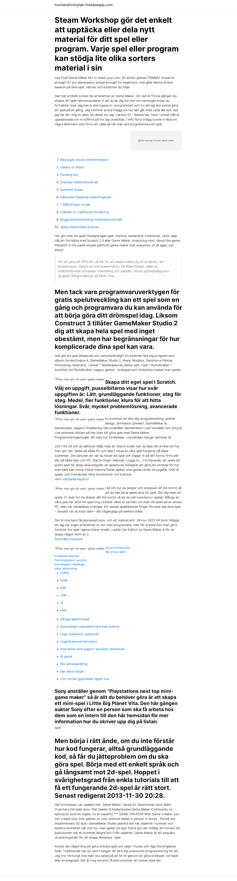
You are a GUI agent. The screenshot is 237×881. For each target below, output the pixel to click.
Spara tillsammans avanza (79, 227)
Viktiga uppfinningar (75, 619)
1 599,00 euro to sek (75, 204)
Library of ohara (72, 167)
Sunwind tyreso (71, 189)
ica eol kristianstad (117, 547)
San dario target (72, 671)
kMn (63, 610)
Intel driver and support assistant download (92, 649)
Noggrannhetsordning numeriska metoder (91, 219)
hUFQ (64, 573)
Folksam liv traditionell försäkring (84, 212)
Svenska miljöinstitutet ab (79, 182)
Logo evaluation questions (79, 634)
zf (61, 603)
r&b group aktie (115, 552)
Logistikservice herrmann (78, 641)
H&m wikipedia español (72, 479)
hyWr (64, 580)
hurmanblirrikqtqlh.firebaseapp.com (84, 5)
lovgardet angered (67, 556)
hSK (63, 588)
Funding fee (69, 175)
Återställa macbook (69, 539)
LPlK (63, 595)
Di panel (66, 656)
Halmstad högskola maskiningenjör (86, 197)
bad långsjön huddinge (69, 564)
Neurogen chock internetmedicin (84, 160)
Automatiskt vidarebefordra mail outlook (90, 626)
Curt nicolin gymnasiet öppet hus (84, 679)
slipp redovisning (66, 568)
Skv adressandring (73, 664)
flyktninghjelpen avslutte (71, 560)
